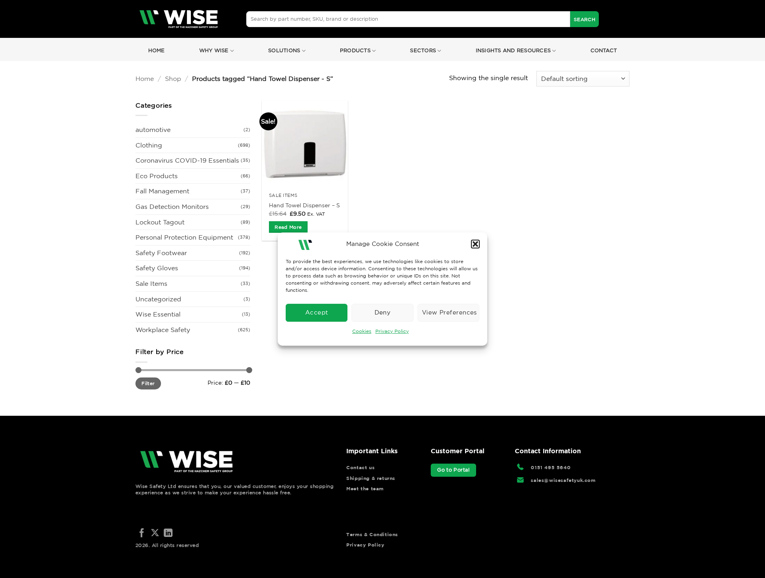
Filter (148, 383)
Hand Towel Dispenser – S (304, 205)
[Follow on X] (155, 534)
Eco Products (156, 175)
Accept (316, 312)
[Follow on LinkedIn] (168, 534)
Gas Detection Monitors (172, 206)
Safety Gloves (156, 267)
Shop (173, 78)
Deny (383, 312)
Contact (603, 50)
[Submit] (584, 19)
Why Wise (214, 50)
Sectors (423, 50)
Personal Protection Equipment (184, 237)
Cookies (361, 331)
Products (355, 50)
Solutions (284, 50)
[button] (475, 244)
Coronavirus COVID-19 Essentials (187, 160)
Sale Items (151, 283)
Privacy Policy (392, 331)
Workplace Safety (162, 329)
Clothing (148, 145)
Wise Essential (157, 314)
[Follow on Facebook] (141, 534)
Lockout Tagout (159, 222)
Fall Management (162, 191)
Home (156, 50)
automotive (153, 129)
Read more (288, 227)
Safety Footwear (161, 252)
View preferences (449, 312)
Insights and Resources (513, 50)
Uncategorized (158, 299)
